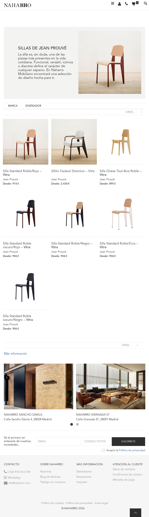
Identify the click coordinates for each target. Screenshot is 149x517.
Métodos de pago (124, 479)
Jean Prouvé (10, 179)
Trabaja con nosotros (52, 482)
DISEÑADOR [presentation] (33, 106)
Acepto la (125, 450)
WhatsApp (14, 477)
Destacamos (83, 477)
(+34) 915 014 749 (18, 472)
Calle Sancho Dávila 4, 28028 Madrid (27, 419)
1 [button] (72, 424)
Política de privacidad (132, 450)
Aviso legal (101, 503)
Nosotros (45, 471)
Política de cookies (52, 503)
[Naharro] (19, 5)
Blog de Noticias (50, 477)
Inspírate (81, 482)
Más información (15, 353)
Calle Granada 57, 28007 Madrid (97, 419)
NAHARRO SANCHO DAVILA (23, 414)
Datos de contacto (124, 469)
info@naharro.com (19, 483)
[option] (38, 392)
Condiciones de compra (127, 474)
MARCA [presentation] (13, 106)
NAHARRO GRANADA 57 (92, 414)
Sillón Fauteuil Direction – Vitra (72, 171)
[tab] (13, 106)
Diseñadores (84, 471)
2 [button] (77, 424)
